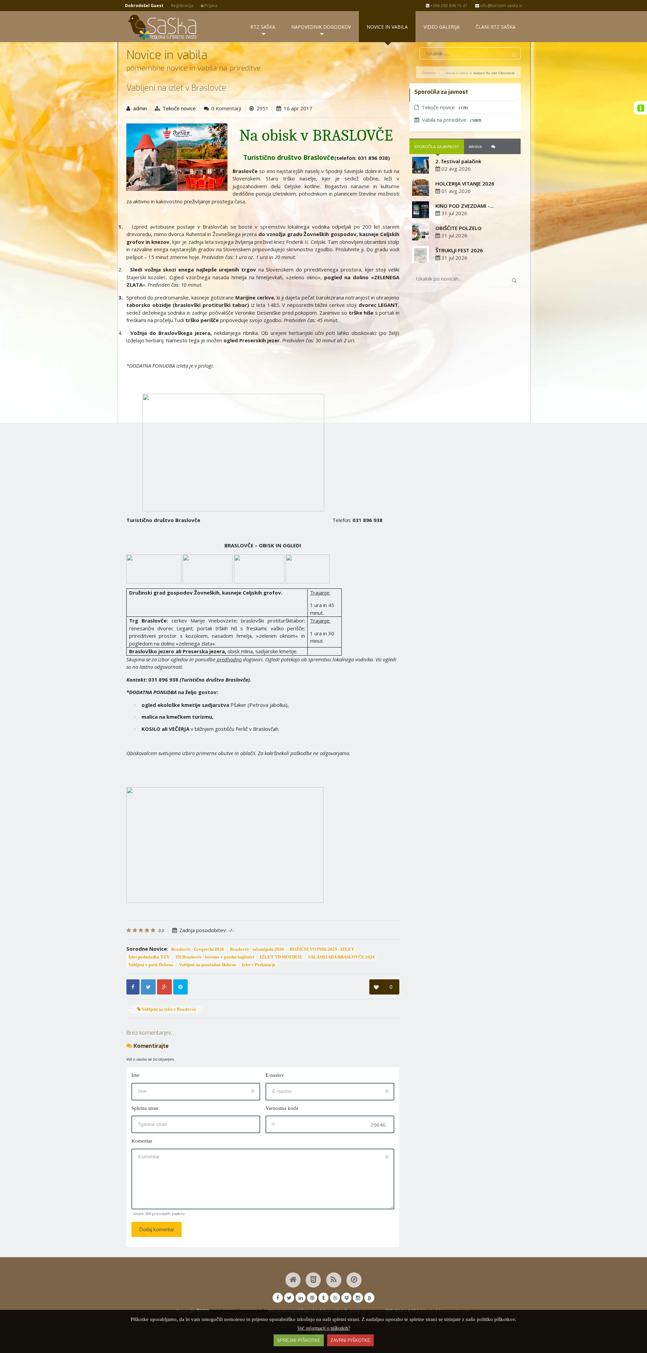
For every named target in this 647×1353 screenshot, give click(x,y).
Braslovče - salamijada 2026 (257, 949)
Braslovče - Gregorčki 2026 (197, 949)
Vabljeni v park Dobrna (150, 964)
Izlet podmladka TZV (149, 957)
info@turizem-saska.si (500, 5)
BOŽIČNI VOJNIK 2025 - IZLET (322, 949)
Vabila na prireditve (451, 119)
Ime (135, 1075)
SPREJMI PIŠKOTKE (298, 1340)
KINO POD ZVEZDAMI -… (464, 205)
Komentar (141, 1141)
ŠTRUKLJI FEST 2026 (459, 250)
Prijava (210, 5)
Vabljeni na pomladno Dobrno (207, 964)
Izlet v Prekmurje (258, 964)
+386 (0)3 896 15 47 (448, 5)
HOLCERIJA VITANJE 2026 (464, 183)
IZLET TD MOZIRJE (281, 957)
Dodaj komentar (156, 1229)
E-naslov (275, 1075)
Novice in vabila (456, 73)
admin (140, 108)
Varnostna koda (282, 1108)
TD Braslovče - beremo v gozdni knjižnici (214, 957)
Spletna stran (144, 1108)
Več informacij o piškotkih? (323, 1328)
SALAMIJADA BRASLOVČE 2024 (341, 957)
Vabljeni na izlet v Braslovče (168, 1009)
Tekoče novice (179, 108)
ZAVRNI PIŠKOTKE (350, 1340)
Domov (429, 72)
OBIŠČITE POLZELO (458, 228)
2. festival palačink (458, 161)
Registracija (182, 5)
